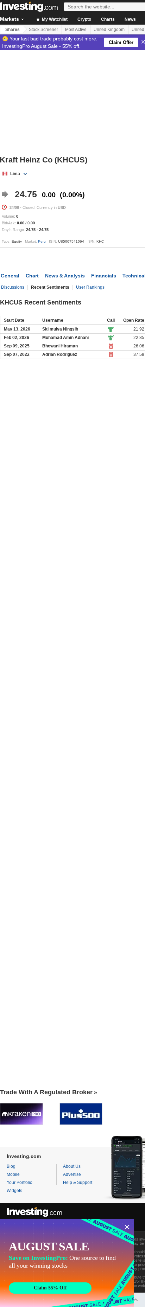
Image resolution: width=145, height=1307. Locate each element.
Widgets (14, 1190)
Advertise (72, 1174)
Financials (103, 275)
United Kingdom (109, 29)
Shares (12, 29)
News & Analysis (65, 275)
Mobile (13, 1174)
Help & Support (77, 1182)
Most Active (76, 29)
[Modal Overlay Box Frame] (67, 1263)
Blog (11, 1166)
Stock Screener (43, 29)
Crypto (84, 19)
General (10, 275)
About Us (72, 1166)
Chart (32, 275)
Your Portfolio (19, 1182)
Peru (42, 241)
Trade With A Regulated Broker (46, 1092)
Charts (108, 19)
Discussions (12, 287)
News (130, 19)
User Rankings (90, 287)
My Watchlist (54, 19)
